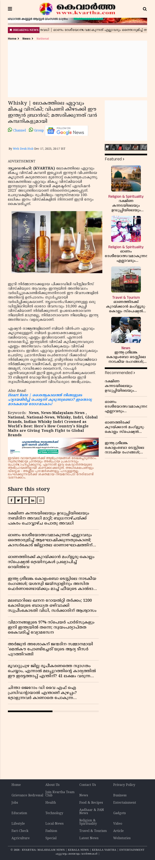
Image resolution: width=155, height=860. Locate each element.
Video (117, 824)
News (26, 38)
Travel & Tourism (93, 831)
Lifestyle (18, 824)
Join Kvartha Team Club (59, 794)
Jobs (15, 803)
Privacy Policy (124, 785)
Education (19, 813)
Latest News (88, 838)
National (43, 38)
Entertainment (124, 803)
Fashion (51, 831)
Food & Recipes (91, 803)
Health (50, 803)
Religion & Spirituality (88, 822)
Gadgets (119, 813)
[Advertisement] (77, 69)
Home (12, 38)
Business (120, 796)
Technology (54, 813)
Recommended (118, 373)
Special (51, 838)
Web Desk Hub (23, 149)
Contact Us (87, 785)
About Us (52, 785)
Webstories (122, 838)
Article (118, 831)
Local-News (54, 824)
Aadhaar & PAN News (91, 811)
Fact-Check (20, 831)
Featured (113, 159)
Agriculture (21, 838)
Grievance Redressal (27, 796)
